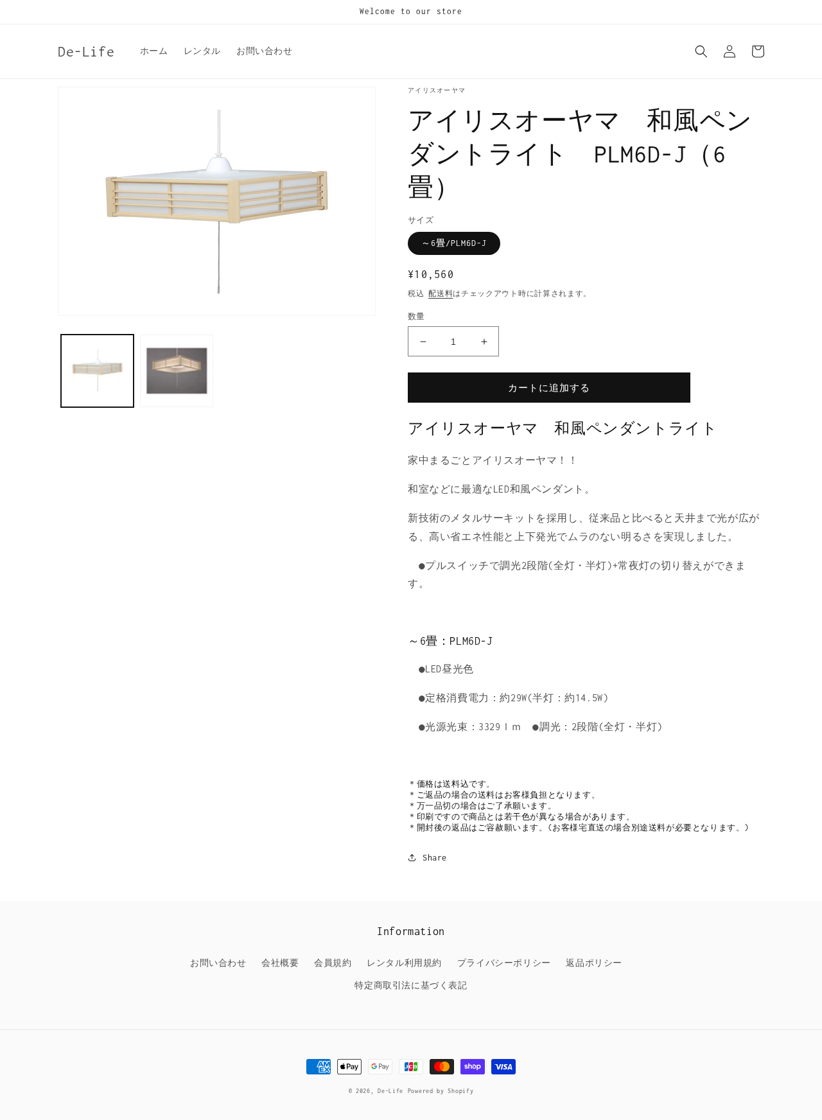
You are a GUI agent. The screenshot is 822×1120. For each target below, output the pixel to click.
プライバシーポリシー (504, 963)
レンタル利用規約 (404, 963)
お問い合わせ (218, 963)
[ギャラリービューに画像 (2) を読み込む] (176, 371)
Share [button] (435, 857)
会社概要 (280, 963)
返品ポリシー (594, 963)
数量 (416, 316)
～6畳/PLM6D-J (454, 243)
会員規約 (332, 963)
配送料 (440, 293)
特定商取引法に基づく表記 (410, 985)
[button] (701, 51)
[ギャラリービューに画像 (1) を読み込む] (97, 371)
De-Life (390, 1090)
